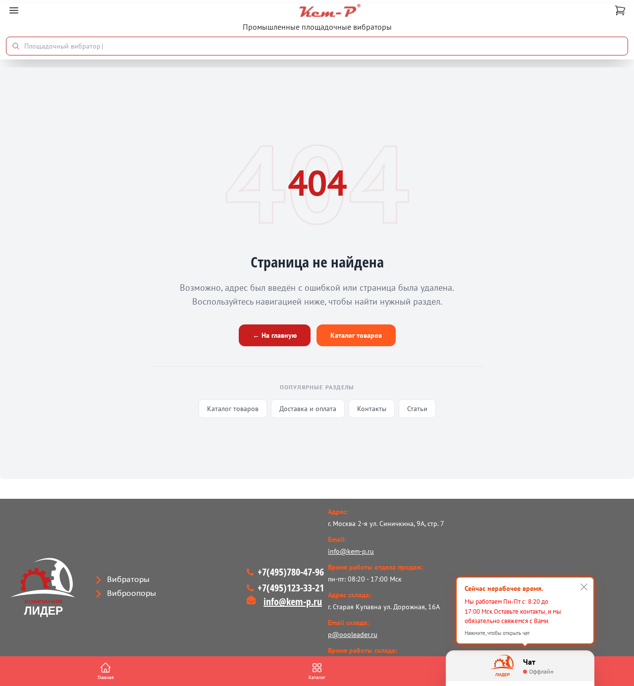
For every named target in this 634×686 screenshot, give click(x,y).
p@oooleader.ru (352, 634)
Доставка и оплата (307, 408)
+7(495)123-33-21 (291, 587)
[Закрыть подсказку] (584, 586)
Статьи (417, 408)
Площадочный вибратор (63, 46)
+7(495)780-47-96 (291, 572)
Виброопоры (131, 593)
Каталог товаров (356, 335)
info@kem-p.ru (293, 601)
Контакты (371, 408)
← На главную (275, 335)
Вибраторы (128, 579)
